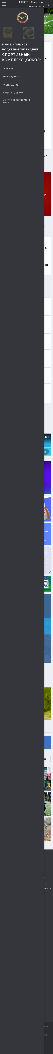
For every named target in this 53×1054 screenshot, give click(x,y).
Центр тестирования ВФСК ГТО (16, 101)
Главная (8, 68)
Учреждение (11, 76)
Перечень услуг (13, 93)
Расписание (11, 85)
